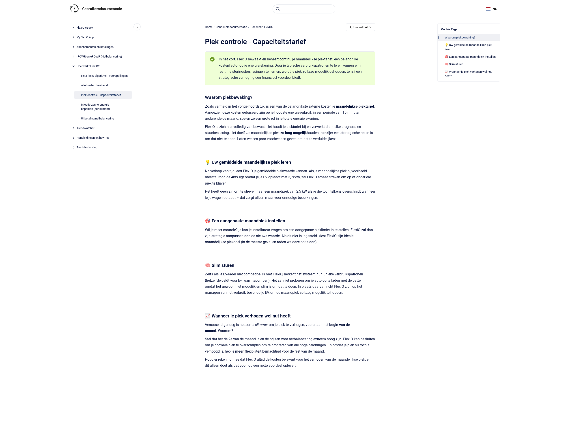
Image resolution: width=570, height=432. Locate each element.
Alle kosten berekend (94, 85)
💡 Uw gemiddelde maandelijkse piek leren (468, 47)
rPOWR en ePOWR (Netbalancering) (99, 56)
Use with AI (360, 27)
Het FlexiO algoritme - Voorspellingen (104, 75)
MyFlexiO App (85, 37)
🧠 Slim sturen (454, 64)
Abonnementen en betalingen (95, 47)
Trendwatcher (85, 128)
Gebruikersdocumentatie (102, 9)
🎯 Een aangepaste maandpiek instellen (470, 56)
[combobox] (304, 9)
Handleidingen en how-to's (93, 137)
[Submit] (277, 9)
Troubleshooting (87, 147)
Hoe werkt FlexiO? (89, 66)
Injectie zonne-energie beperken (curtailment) (95, 107)
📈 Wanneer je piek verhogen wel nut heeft (468, 74)
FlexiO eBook (85, 27)
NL (495, 9)
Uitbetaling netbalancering (97, 118)
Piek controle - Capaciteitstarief (101, 95)
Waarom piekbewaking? (460, 37)
